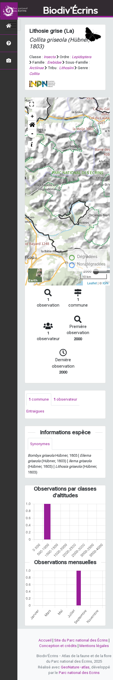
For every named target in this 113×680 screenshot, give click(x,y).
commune (39, 399)
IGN (105, 283)
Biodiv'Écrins (70, 10)
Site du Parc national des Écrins (81, 640)
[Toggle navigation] (13, 25)
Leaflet (92, 283)
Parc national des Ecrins (79, 672)
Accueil (45, 640)
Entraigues (35, 411)
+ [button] (32, 116)
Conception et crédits (58, 646)
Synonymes (40, 444)
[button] (32, 125)
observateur (65, 399)
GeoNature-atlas (75, 667)
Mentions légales (94, 646)
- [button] (32, 133)
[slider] (96, 271)
